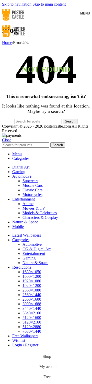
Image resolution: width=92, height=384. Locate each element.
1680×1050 (31, 272)
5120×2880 (31, 327)
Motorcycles (32, 194)
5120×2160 (31, 322)
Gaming (29, 258)
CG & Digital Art (36, 249)
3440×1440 (31, 308)
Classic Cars (32, 190)
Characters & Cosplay (40, 217)
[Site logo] (13, 21)
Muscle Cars (32, 185)
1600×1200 (31, 276)
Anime (27, 204)
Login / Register (25, 345)
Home (7, 42)
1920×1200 (31, 285)
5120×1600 (31, 317)
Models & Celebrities (39, 213)
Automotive (32, 244)
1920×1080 (31, 281)
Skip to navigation (17, 4)
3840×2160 (31, 313)
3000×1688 (31, 304)
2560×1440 (31, 295)
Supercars (30, 181)
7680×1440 (31, 331)
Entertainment (33, 253)
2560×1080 (31, 290)
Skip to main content (49, 4)
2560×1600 (31, 299)
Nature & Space (35, 262)
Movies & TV (33, 208)
